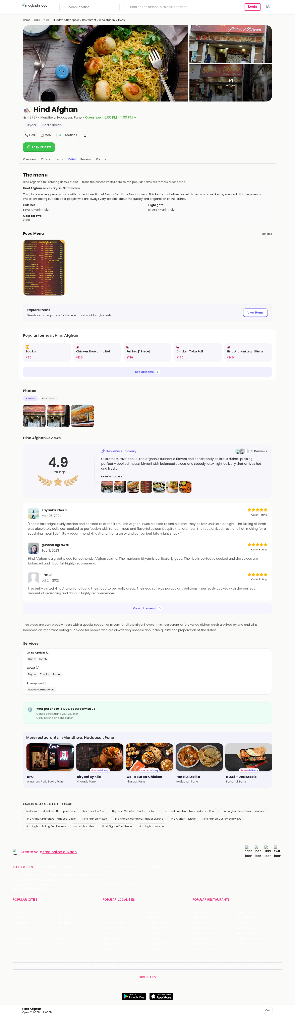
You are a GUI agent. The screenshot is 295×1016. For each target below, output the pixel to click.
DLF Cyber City (113, 923)
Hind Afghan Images (151, 826)
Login (252, 6)
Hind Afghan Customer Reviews (221, 818)
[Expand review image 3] (133, 487)
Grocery (95, 867)
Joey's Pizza (200, 944)
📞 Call (30, 135)
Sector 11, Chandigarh (117, 933)
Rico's (240, 944)
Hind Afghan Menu (84, 826)
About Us (43, 966)
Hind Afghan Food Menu (117, 826)
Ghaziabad (20, 923)
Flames (241, 923)
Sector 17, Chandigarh (162, 928)
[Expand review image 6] (172, 487)
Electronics (128, 867)
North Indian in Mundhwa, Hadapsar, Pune (189, 811)
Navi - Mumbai (23, 939)
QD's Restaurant (203, 949)
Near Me (85, 966)
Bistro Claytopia (247, 912)
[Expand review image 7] (185, 487)
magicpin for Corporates (214, 966)
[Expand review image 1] (107, 487)
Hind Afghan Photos (94, 818)
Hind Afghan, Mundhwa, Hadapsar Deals (51, 818)
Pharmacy (160, 867)
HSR (105, 918)
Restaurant (89, 20)
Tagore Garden (157, 949)
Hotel (144, 867)
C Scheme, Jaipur (159, 933)
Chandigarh (65, 918)
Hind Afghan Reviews (183, 818)
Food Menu (49, 398)
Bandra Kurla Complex (118, 939)
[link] (47, 352)
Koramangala (112, 912)
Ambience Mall (157, 923)
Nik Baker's (199, 923)
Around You (59, 966)
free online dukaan (60, 851)
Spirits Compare (104, 966)
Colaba (152, 939)
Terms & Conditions (131, 966)
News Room (26, 966)
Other (176, 867)
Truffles (197, 912)
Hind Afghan (107, 20)
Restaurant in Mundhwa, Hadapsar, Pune (51, 811)
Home (26, 20)
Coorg (61, 944)
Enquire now (41, 147)
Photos (30, 398)
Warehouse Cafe (248, 928)
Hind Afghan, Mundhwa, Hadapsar (243, 811)
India (37, 20)
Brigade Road (156, 912)
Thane (61, 939)
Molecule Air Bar (203, 928)
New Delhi (19, 912)
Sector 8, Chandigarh (117, 928)
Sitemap (152, 966)
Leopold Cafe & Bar (249, 939)
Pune (46, 20)
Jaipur (17, 928)
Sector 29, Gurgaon (160, 918)
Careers (252, 966)
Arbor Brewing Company (209, 918)
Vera (237, 966)
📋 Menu (47, 135)
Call (267, 1010)
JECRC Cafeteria (247, 933)
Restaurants (46, 867)
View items (255, 313)
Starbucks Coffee (204, 939)
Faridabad (64, 923)
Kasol (16, 949)
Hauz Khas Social (248, 949)
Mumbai (62, 933)
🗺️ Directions (67, 135)
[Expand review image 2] (120, 487)
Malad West (111, 944)
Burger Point (244, 918)
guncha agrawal (55, 545)
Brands (190, 966)
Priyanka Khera (54, 510)
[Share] (85, 135)
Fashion (79, 867)
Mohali (17, 933)
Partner (178, 966)
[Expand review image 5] (159, 487)
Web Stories (269, 966)
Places (165, 966)
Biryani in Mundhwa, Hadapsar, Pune (134, 811)
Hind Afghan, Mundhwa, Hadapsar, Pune (138, 818)
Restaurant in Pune (93, 811)
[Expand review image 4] (146, 487)
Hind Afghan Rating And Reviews (46, 826)
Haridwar (63, 949)
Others (216, 983)
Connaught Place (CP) (163, 944)
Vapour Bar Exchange (207, 933)
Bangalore (20, 918)
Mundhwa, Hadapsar (66, 20)
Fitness (110, 867)
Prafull (47, 574)
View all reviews (144, 608)
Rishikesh (19, 944)
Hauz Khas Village (115, 949)
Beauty (64, 867)
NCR (59, 928)
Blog (73, 966)
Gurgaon (63, 912)
